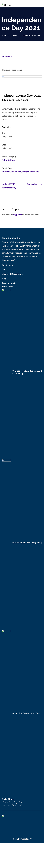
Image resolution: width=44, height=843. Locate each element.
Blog (4, 278)
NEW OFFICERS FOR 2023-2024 (27, 543)
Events (14, 35)
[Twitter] (14, 803)
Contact (5, 269)
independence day (30, 171)
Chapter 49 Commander (12, 274)
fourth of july (8, 171)
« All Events (7, 56)
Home (4, 35)
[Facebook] (4, 803)
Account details (9, 283)
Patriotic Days (8, 160)
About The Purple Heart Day (26, 713)
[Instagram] (9, 803)
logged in (17, 214)
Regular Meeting (34, 184)
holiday (18, 171)
